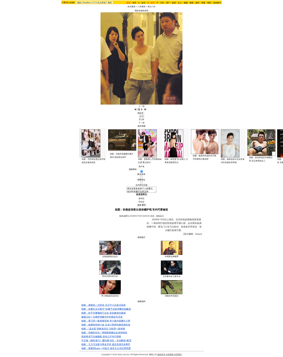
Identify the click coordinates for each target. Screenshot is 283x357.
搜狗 (110, 2)
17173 (94, 2)
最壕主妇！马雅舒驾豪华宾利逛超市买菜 (102, 317)
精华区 (141, 198)
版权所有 (161, 354)
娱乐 (143, 3)
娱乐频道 (131, 6)
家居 (174, 3)
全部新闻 (170, 354)
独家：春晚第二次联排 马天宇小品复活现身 (103, 305)
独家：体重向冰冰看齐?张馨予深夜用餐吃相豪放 (106, 309)
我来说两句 (124, 216)
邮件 (197, 3)
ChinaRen (86, 2)
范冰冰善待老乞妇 (110, 276)
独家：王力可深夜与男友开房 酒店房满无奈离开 (105, 344)
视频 (186, 3)
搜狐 (79, 2)
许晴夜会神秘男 (172, 256)
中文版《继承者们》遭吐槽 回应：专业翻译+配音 (106, 340)
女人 (180, 3)
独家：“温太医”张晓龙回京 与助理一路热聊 (103, 328)
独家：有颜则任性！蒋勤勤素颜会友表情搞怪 (104, 332)
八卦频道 (141, 6)
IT (157, 3)
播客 (192, 3)
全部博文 (178, 354)
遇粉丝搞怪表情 (141, 11)
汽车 (162, 3)
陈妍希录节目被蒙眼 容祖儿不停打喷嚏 (101, 336)
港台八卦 (151, 6)
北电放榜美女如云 (110, 256)
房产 (168, 3)
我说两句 (217, 3)
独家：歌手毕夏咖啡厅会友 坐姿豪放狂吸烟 (103, 313)
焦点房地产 (102, 2)
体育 (134, 3)
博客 (203, 3)
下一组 (141, 123)
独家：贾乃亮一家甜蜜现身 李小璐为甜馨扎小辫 (105, 320)
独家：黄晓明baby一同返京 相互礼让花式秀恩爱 (106, 348)
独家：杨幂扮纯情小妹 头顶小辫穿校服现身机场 (105, 324)
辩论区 (141, 202)
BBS (209, 3)
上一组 (141, 106)
